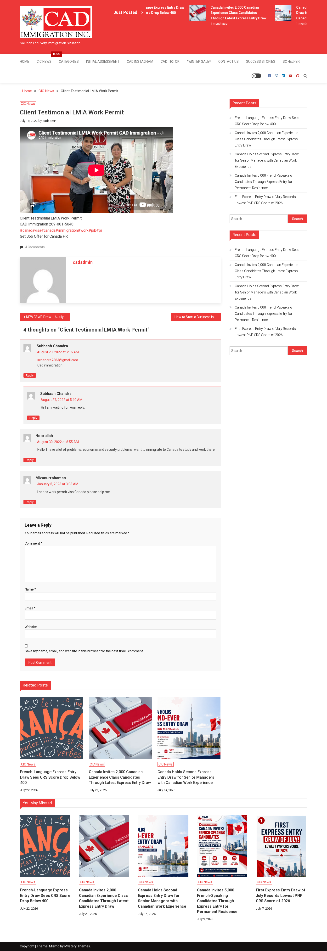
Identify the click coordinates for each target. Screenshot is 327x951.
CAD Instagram (140, 61)
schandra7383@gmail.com (57, 360)
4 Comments (35, 247)
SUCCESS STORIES (260, 61)
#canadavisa (30, 230)
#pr (99, 230)
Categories (69, 61)
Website (31, 627)
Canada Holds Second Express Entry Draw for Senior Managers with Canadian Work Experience (186, 777)
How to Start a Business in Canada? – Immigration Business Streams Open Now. (198, 317)
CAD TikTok (170, 61)
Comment (33, 543)
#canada (48, 230)
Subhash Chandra (52, 346)
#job (92, 230)
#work (83, 230)
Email (30, 608)
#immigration (67, 230)
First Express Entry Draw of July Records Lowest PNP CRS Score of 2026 (265, 200)
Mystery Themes (77, 946)
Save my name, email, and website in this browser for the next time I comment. (84, 651)
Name (30, 589)
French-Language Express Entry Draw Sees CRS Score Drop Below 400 (50, 777)
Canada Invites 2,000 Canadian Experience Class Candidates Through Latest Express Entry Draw (232, 13)
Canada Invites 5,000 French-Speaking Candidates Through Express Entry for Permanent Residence (263, 182)
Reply (30, 375)
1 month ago (213, 23)
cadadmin (49, 121)
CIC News (46, 58)
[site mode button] (256, 75)
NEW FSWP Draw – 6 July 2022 (48, 317)
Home (24, 61)
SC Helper (291, 61)
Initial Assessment (102, 61)
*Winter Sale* (199, 61)
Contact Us (228, 61)
